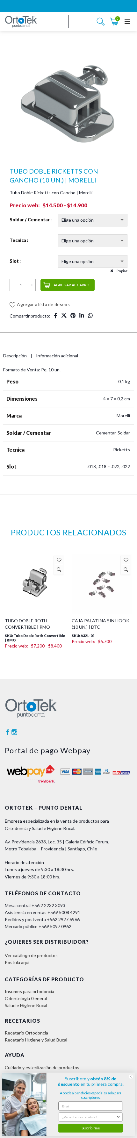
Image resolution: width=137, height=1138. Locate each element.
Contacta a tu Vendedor (29, 979)
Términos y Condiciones (29, 993)
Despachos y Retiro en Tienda (35, 986)
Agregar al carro (72, 285)
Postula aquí (17, 860)
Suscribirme (91, 1128)
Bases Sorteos (19, 1007)
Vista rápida (59, 467)
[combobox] (89, 1117)
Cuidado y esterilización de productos (42, 965)
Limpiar (121, 270)
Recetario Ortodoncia (26, 931)
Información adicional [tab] (57, 355)
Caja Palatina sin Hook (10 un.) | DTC (100, 521)
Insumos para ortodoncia (29, 889)
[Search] (101, 21)
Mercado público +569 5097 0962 (38, 824)
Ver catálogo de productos (31, 853)
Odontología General (26, 896)
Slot (14, 261)
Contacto (14, 1014)
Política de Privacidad (26, 1000)
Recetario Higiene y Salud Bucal (36, 938)
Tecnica (18, 240)
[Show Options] (118, 1117)
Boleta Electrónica (23, 972)
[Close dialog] (131, 1076)
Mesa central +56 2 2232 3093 (35, 803)
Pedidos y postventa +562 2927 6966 (42, 817)
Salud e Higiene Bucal (26, 903)
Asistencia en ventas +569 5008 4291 (42, 810)
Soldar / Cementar (30, 219)
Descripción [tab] (15, 355)
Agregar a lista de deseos (43, 304)
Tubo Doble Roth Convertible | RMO (27, 521)
